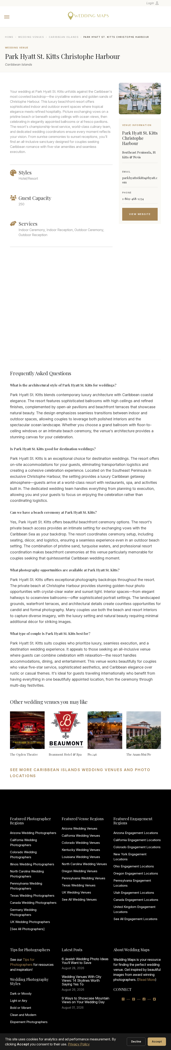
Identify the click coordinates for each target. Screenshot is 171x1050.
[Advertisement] (140, 297)
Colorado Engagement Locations (137, 847)
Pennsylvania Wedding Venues (83, 878)
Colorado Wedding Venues (81, 843)
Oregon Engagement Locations (135, 873)
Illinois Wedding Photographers (32, 864)
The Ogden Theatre (24, 754)
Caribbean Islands (64, 37)
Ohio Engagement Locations (133, 866)
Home (9, 37)
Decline (136, 1041)
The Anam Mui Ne (138, 754)
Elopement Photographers (29, 1022)
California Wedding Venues (81, 836)
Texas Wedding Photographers (32, 895)
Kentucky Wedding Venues (81, 850)
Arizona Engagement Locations (135, 833)
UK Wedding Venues (76, 892)
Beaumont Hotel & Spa (65, 754)
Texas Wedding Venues (79, 885)
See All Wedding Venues (79, 899)
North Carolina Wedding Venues (84, 864)
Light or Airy (18, 1001)
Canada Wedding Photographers (33, 903)
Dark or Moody (20, 993)
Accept (157, 1041)
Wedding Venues (31, 37)
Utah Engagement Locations (133, 893)
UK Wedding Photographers (30, 922)
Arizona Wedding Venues (79, 828)
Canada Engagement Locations (135, 900)
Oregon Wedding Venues (79, 871)
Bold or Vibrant (20, 1008)
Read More (146, 980)
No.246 (92, 754)
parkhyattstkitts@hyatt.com (139, 180)
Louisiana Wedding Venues (81, 857)
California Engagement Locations (137, 840)
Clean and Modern (23, 1015)
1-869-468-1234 (133, 199)
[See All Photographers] (27, 929)
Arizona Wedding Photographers (33, 833)
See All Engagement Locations (135, 919)
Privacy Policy (79, 1044)
